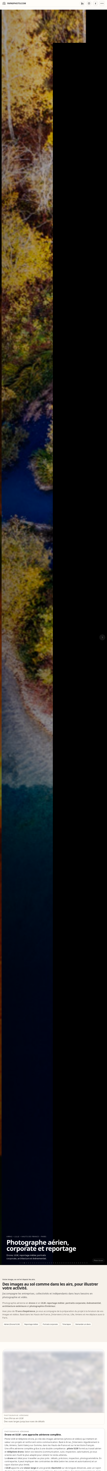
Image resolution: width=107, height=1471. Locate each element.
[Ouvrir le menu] (102, 3)
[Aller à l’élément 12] (43, 1262)
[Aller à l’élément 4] (26, 1262)
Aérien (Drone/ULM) (12, 1324)
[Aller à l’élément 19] (57, 1262)
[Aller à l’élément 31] (82, 1262)
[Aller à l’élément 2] (22, 1262)
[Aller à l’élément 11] (40, 1262)
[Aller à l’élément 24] (68, 1262)
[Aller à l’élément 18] (55, 1262)
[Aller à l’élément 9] (36, 1262)
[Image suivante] (102, 637)
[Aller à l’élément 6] (30, 1262)
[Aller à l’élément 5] (28, 1262)
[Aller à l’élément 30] (80, 1262)
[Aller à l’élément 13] (45, 1262)
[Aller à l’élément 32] (84, 1262)
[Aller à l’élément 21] (61, 1262)
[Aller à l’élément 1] (20, 1262)
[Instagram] (89, 3)
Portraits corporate (50, 1324)
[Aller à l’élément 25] (70, 1262)
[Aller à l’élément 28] (76, 1262)
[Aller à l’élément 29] (78, 1262)
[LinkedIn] (82, 3)
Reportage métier (31, 1324)
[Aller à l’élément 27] (74, 1262)
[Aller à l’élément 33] (86, 1262)
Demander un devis (83, 1324)
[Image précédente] (5, 637)
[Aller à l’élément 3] (24, 1262)
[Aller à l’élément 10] (38, 1262)
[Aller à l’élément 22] (63, 1262)
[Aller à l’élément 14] (47, 1262)
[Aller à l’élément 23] (66, 1262)
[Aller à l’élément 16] (51, 1262)
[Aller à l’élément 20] (59, 1262)
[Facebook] (95, 3)
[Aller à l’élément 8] (34, 1262)
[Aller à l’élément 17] (53, 1262)
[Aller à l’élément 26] (72, 1262)
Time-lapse (66, 1324)
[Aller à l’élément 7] (32, 1262)
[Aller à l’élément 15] (49, 1262)
